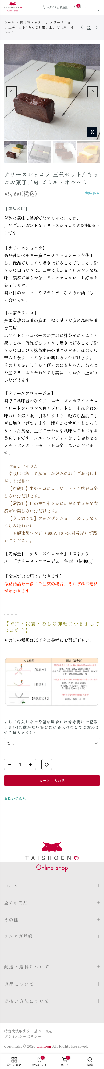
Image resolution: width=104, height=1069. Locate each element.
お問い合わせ (15, 798)
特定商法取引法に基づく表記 (28, 1031)
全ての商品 (16, 902)
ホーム (9, 22)
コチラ (17, 630)
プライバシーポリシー (22, 1036)
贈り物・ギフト (32, 22)
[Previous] (11, 91)
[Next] (92, 91)
